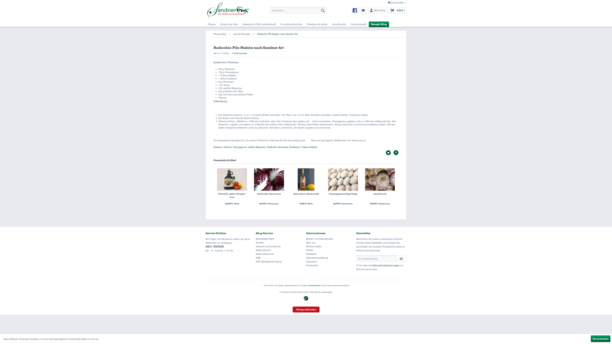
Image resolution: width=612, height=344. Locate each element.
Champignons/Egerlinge (343, 194)
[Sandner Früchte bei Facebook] (354, 10)
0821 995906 (215, 246)
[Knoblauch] (380, 179)
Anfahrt (309, 250)
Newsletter (311, 253)
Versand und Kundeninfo (268, 246)
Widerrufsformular (265, 253)
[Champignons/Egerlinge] (343, 179)
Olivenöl (227, 147)
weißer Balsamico (257, 147)
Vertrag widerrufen (306, 309)
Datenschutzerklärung (317, 257)
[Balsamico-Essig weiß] (306, 179)
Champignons (240, 147)
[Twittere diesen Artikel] (389, 152)
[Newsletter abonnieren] (401, 258)
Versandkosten (314, 285)
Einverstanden (600, 338)
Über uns (310, 242)
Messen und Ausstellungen (319, 238)
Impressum (311, 261)
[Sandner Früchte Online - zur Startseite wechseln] (228, 10)
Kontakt (259, 242)
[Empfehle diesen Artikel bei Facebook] (395, 152)
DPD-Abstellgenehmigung (269, 261)
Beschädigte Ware (265, 238)
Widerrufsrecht (263, 250)
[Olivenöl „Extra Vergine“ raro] (232, 179)
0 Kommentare (239, 53)
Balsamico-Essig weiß (306, 194)
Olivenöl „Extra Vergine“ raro (232, 195)
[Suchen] (323, 10)
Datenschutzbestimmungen (386, 265)
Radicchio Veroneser (277, 147)
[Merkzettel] (363, 10)
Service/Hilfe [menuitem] (397, 2)
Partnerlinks (312, 265)
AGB (258, 257)
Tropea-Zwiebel (309, 147)
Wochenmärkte (313, 246)
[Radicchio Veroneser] (269, 179)
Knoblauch (294, 147)
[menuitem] (298, 10)
